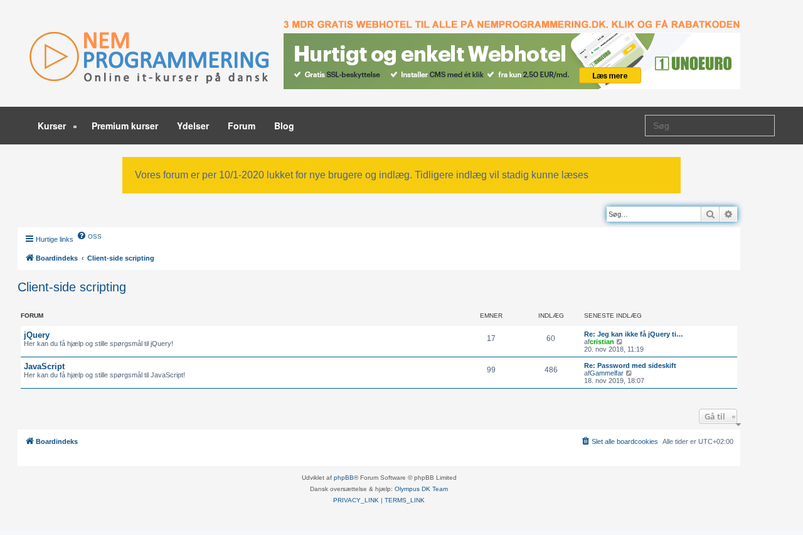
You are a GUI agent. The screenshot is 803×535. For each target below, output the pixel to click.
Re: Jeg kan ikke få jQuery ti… (633, 334)
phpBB (344, 477)
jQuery (37, 335)
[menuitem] (89, 235)
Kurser (53, 125)
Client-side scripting (72, 287)
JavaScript (44, 366)
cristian (602, 341)
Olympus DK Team (421, 488)
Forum (241, 125)
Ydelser (193, 125)
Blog (284, 125)
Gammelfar (607, 373)
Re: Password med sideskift (630, 365)
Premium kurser (125, 125)
